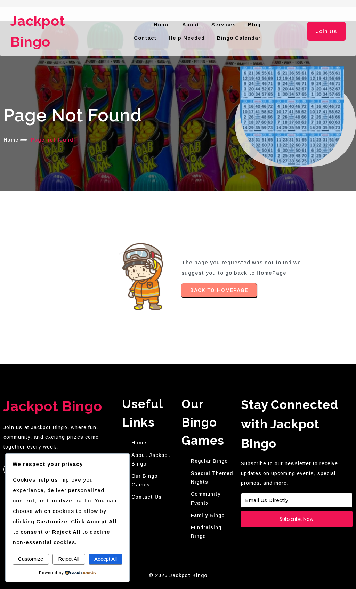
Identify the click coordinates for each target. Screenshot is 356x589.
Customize (30, 559)
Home (10, 140)
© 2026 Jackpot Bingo (178, 575)
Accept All (105, 559)
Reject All (68, 559)
